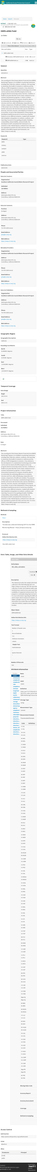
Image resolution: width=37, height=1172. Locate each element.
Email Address (5, 232)
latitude (15, 688)
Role (2, 442)
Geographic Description (8, 338)
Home (4, 19)
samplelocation (17, 686)
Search (10, 19)
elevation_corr (17, 725)
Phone (3, 226)
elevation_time (17, 719)
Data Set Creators (6, 176)
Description (6, 522)
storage (15, 701)
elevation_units (17, 723)
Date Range (4, 390)
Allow (2, 1149)
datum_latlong (17, 727)
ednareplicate (17, 714)
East (2, 362)
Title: (2, 415)
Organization (5, 179)
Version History (10, 27)
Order (2, 1141)
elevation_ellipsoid (18, 721)
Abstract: (4, 450)
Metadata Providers (7, 248)
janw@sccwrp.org (6, 234)
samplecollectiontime (19, 682)
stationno (16, 712)
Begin (3, 394)
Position (4, 209)
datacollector (17, 704)
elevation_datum (18, 734)
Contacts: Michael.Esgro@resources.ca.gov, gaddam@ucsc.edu (9, 1167)
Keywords (4, 136)
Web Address (5, 239)
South (3, 355)
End (2, 400)
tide (14, 684)
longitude (16, 691)
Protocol (5, 534)
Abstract (3, 78)
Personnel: (4, 422)
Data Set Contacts (6, 205)
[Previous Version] (3, 27)
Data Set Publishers (7, 290)
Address (3, 193)
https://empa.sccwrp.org (8, 241)
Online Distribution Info (9, 537)
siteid (15, 675)
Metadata (16, 19)
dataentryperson (18, 706)
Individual (4, 186)
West (2, 368)
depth (15, 693)
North (3, 349)
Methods (3, 514)
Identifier (4, 70)
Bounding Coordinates (8, 345)
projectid (15, 716)
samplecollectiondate (19, 680)
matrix (15, 695)
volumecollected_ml (19, 699)
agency (15, 708)
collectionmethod (18, 697)
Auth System (5, 1134)
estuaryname (17, 678)
